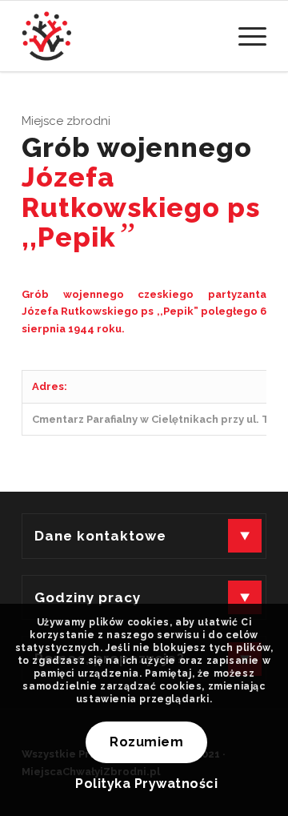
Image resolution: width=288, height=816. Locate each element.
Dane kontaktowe (100, 536)
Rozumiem (146, 742)
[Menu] (244, 36)
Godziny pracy (87, 597)
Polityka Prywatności (146, 783)
